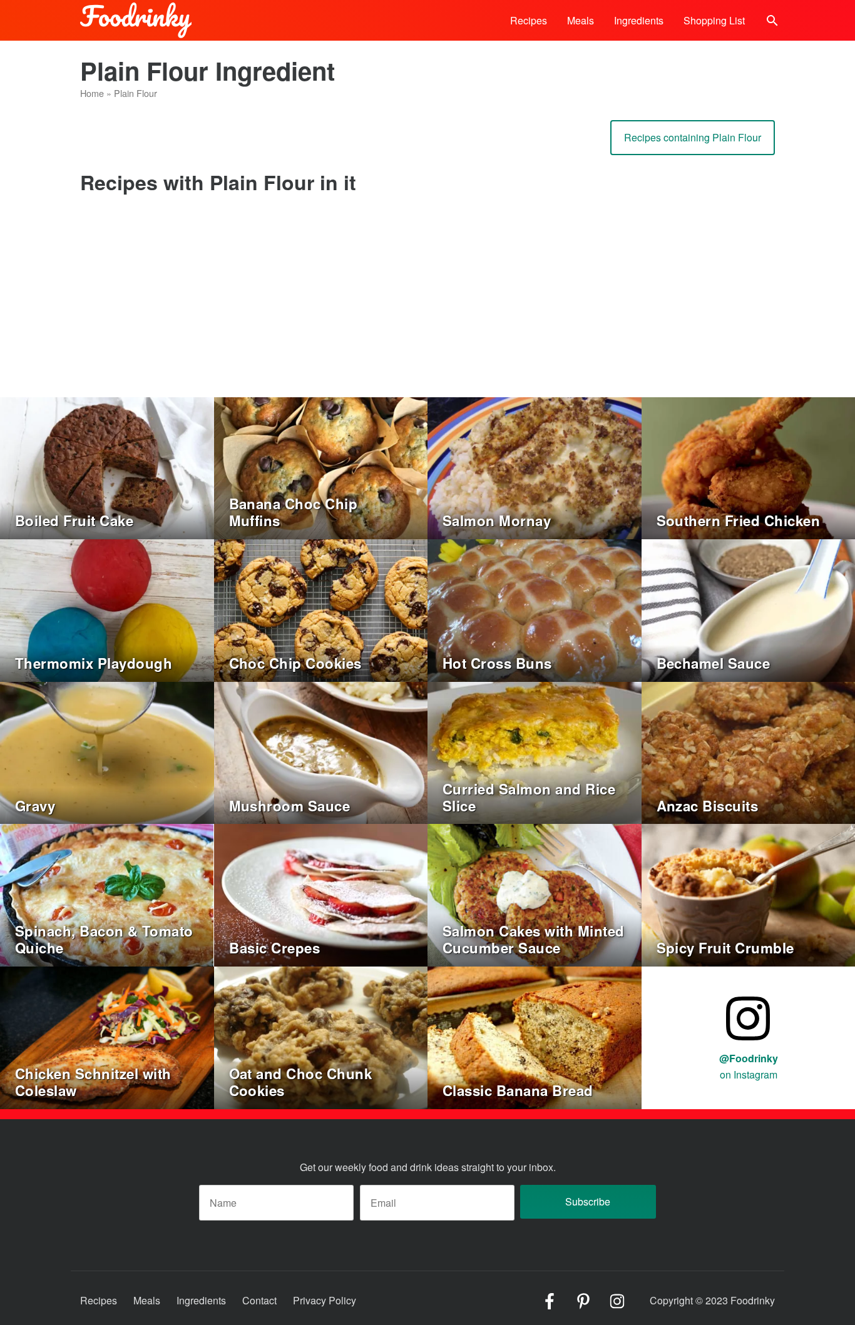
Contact (259, 1300)
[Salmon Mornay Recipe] (534, 467)
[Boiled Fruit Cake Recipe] (107, 467)
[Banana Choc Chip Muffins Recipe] (321, 467)
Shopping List (714, 20)
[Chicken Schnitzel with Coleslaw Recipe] (107, 1036)
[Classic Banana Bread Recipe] (534, 1036)
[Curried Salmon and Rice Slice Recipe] (534, 751)
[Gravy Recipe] (107, 751)
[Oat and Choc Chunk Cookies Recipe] (321, 1036)
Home (92, 92)
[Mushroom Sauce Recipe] (321, 751)
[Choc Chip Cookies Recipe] (321, 609)
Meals (580, 20)
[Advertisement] (427, 303)
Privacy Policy (324, 1300)
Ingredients (638, 20)
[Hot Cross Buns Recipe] (534, 609)
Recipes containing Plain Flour (692, 137)
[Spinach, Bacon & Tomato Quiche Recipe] (107, 893)
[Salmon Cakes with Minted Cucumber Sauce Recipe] (534, 893)
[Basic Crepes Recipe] (321, 893)
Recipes (528, 20)
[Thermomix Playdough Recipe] (107, 609)
